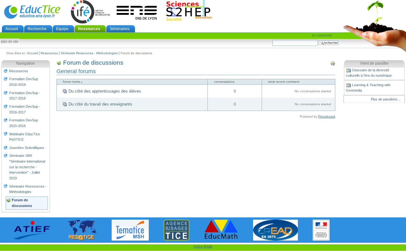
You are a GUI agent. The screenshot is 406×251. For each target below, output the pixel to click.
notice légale (203, 246)
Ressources (89, 29)
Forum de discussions (22, 203)
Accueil (11, 29)
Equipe (62, 29)
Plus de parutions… (386, 99)
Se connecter (322, 35)
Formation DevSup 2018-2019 (23, 82)
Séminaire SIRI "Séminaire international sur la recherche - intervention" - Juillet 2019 (27, 167)
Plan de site (9, 42)
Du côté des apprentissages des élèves (105, 91)
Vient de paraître (374, 63)
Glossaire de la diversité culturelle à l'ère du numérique (369, 72)
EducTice (32, 11)
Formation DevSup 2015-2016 (23, 123)
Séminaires (119, 29)
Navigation (25, 63)
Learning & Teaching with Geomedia (368, 87)
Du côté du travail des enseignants (100, 104)
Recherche (37, 29)
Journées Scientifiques (26, 148)
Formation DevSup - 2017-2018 (24, 95)
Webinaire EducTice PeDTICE (24, 137)
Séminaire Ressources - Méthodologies (89, 53)
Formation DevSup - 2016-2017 (24, 109)
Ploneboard (326, 116)
